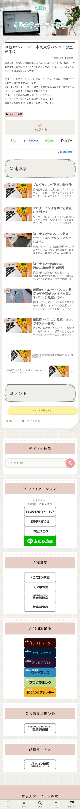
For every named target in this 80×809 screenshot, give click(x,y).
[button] (66, 140)
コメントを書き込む (42, 410)
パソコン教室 (15, 114)
